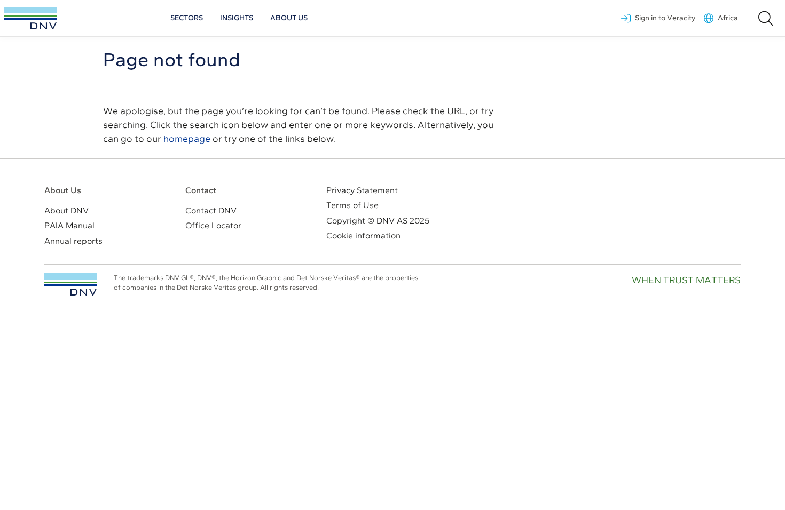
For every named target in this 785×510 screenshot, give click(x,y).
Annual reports (73, 241)
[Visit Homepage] (30, 18)
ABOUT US (289, 17)
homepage (186, 139)
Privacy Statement (362, 190)
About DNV (66, 210)
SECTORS (186, 17)
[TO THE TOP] (70, 284)
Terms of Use (352, 205)
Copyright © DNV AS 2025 (377, 221)
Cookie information (363, 235)
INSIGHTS (236, 17)
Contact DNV (211, 210)
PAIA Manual (69, 225)
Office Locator (213, 225)
